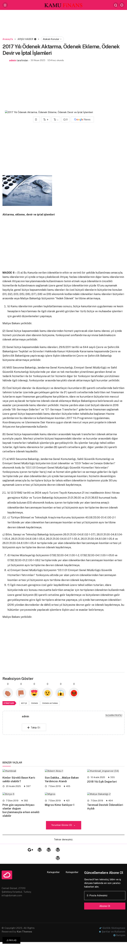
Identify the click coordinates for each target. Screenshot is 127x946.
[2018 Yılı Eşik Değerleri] (106, 771)
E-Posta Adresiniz (97, 895)
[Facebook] (12, 850)
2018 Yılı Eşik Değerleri (102, 781)
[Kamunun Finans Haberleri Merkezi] (63, 4)
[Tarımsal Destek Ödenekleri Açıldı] (106, 794)
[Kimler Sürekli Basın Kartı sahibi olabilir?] (21, 771)
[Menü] (5, 5)
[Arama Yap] (115, 5)
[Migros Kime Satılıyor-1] (63, 794)
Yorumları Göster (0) (61, 825)
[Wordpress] (39, 850)
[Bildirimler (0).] (122, 5)
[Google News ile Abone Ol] (82, 119)
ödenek (34, 703)
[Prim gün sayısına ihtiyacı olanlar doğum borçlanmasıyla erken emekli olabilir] (21, 794)
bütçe (24, 703)
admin (12, 60)
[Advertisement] (63, 24)
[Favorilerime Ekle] (36, 119)
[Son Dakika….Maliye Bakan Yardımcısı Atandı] (63, 771)
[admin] (13, 723)
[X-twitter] (21, 850)
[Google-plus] (30, 850)
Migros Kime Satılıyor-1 (59, 804)
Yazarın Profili (113, 715)
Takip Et (35, 727)
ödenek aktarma (50, 703)
